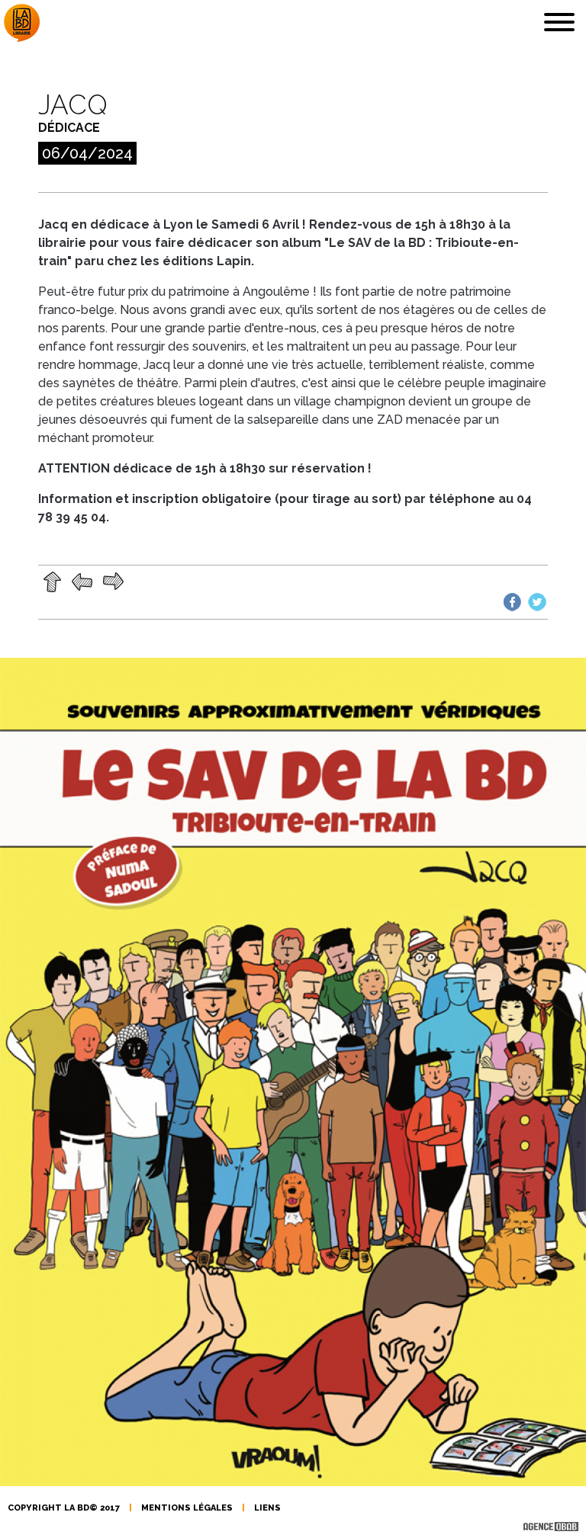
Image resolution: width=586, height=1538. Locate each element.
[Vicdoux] (84, 581)
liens (267, 1508)
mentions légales (187, 1508)
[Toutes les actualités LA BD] (53, 581)
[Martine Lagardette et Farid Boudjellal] (113, 581)
